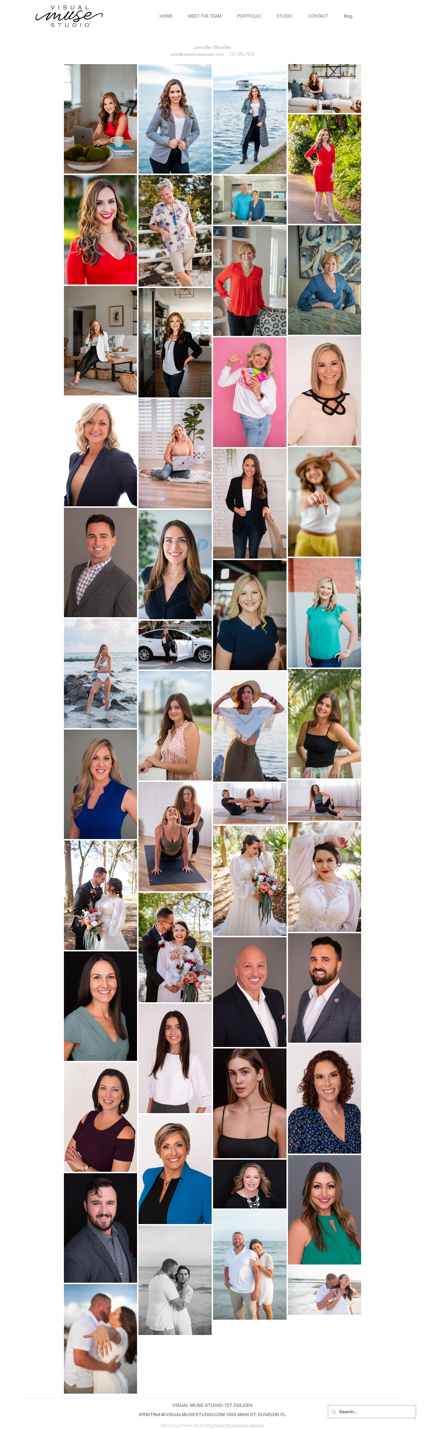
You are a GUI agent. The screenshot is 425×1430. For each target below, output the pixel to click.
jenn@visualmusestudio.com (197, 54)
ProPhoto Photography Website (235, 1425)
